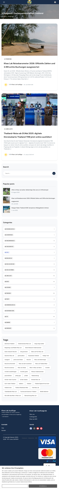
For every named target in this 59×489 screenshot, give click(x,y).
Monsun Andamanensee (37, 371)
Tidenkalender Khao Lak (11, 391)
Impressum (24, 438)
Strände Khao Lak (35, 379)
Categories (7, 222)
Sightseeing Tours (10, 310)
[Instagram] (34, 428)
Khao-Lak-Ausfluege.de (38, 411)
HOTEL (7, 252)
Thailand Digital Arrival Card (42, 383)
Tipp (7, 316)
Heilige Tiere (46, 355)
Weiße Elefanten (44, 391)
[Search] (53, 173)
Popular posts (8, 184)
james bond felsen (18, 359)
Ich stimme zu (43, 486)
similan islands (24, 379)
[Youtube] (37, 428)
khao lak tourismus (9, 367)
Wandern (8, 322)
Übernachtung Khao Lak (30, 395)
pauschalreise (8, 375)
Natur (7, 281)
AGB (36, 438)
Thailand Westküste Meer (21, 387)
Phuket (7, 299)
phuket (26, 375)
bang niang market (39, 343)
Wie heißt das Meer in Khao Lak (13, 395)
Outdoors (8, 287)
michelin (47, 367)
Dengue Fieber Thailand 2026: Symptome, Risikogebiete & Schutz (30, 208)
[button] (55, 2)
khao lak (29, 359)
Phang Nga (11, 16)
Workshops (8, 328)
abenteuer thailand (9, 343)
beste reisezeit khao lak (11, 351)
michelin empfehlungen (10, 371)
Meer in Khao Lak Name (36, 367)
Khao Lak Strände (10, 269)
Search (6, 167)
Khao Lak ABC (33, 419)
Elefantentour (9, 234)
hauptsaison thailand (33, 355)
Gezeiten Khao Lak (9, 355)
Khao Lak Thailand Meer (41, 363)
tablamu (21, 383)
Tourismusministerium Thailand (28, 391)
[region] (29, 477)
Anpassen (15, 486)
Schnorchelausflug (10, 304)
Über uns (32, 414)
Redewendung (35, 375)
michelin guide (24, 371)
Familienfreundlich (10, 240)
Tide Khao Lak (35, 387)
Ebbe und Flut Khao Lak (37, 351)
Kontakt (4, 430)
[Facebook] (31, 428)
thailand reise (8, 387)
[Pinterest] (41, 428)
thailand (29, 383)
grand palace (21, 355)
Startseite (4, 16)
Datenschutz (31, 438)
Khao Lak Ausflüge (15, 84)
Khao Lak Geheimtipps (40, 359)
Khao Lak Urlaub (22, 367)
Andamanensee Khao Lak (24, 343)
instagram (7, 359)
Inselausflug (9, 258)
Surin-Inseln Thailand (10, 383)
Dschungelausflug (10, 229)
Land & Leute (9, 129)
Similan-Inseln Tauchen (10, 379)
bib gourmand (24, 351)
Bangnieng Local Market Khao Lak (13, 347)
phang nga (18, 375)
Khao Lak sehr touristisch (25, 363)
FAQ (3, 428)
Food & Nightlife (9, 246)
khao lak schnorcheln (10, 363)
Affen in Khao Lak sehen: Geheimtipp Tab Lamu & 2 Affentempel (30, 190)
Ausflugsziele (33, 417)
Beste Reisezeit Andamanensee (33, 347)
